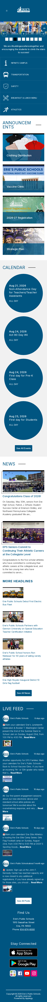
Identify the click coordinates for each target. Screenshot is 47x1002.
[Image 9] (40, 39)
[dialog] (23, 147)
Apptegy (29, 998)
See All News (23, 693)
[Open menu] (6, 10)
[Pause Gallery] (23, 33)
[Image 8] (36, 39)
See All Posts (23, 901)
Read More (29, 737)
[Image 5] (23, 39)
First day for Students (23, 419)
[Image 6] (27, 39)
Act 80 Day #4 (19, 335)
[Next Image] (42, 33)
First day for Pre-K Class (21, 377)
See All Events (23, 448)
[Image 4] (19, 39)
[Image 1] (6, 39)
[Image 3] (15, 39)
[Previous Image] (4, 33)
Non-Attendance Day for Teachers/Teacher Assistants (23, 292)
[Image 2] (11, 39)
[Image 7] (31, 39)
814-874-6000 (27, 929)
